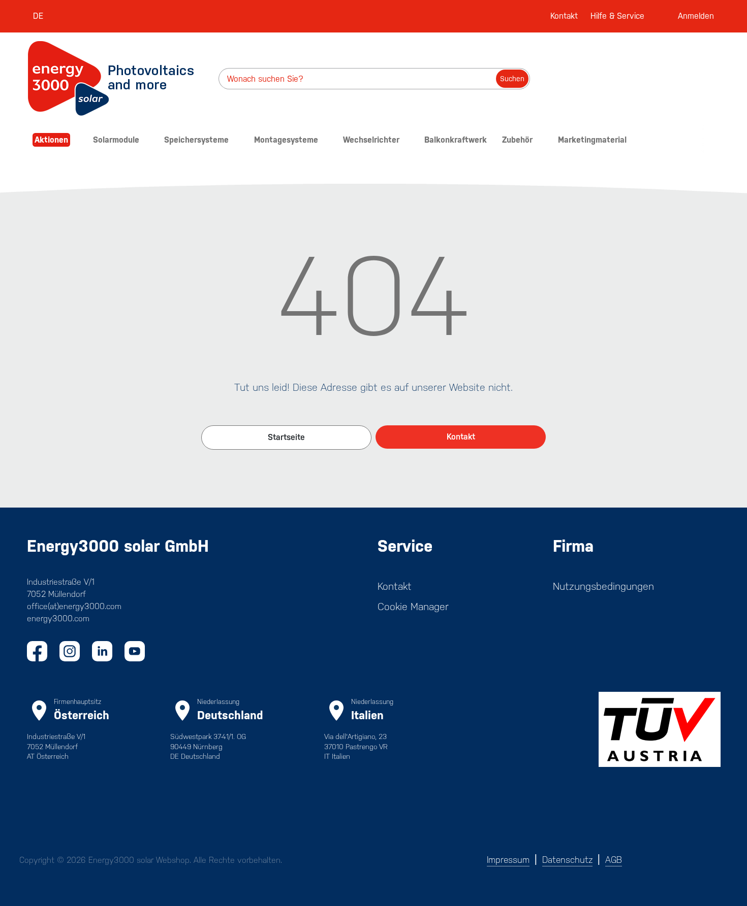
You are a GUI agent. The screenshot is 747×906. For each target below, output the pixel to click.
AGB (613, 860)
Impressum (508, 860)
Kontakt (564, 16)
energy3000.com (58, 618)
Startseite (286, 437)
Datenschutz (567, 860)
